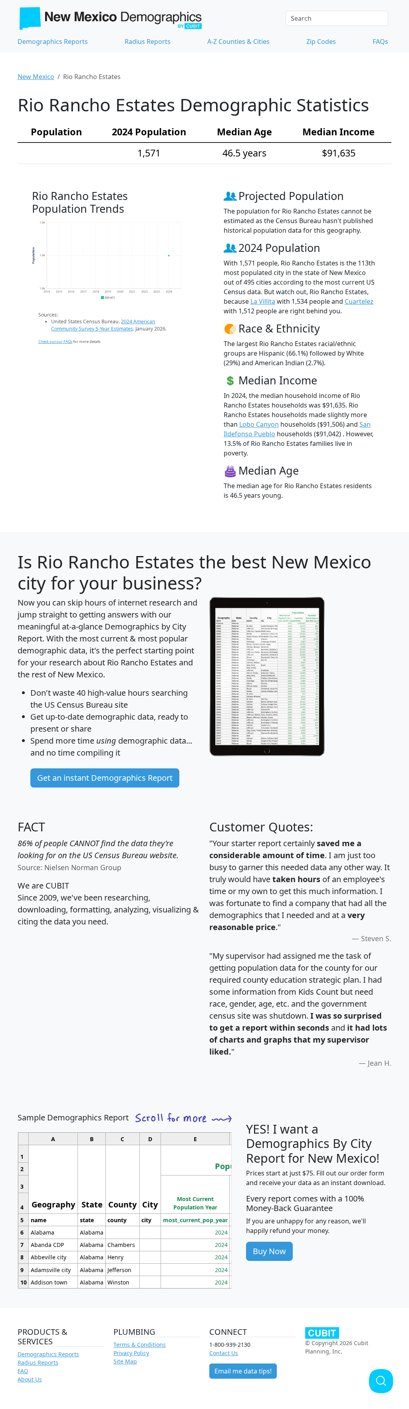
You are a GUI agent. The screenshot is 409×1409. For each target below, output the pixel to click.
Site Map (125, 1361)
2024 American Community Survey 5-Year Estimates (103, 325)
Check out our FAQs (55, 341)
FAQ (23, 1371)
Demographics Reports (53, 41)
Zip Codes (321, 41)
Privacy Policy (131, 1353)
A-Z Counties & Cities (238, 41)
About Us (30, 1379)
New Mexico (36, 76)
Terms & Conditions (139, 1344)
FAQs (380, 41)
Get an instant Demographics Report (105, 777)
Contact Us (223, 1353)
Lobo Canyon (259, 424)
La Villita (262, 301)
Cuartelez (359, 301)
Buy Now (269, 1251)
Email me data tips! (243, 1371)
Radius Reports (148, 41)
